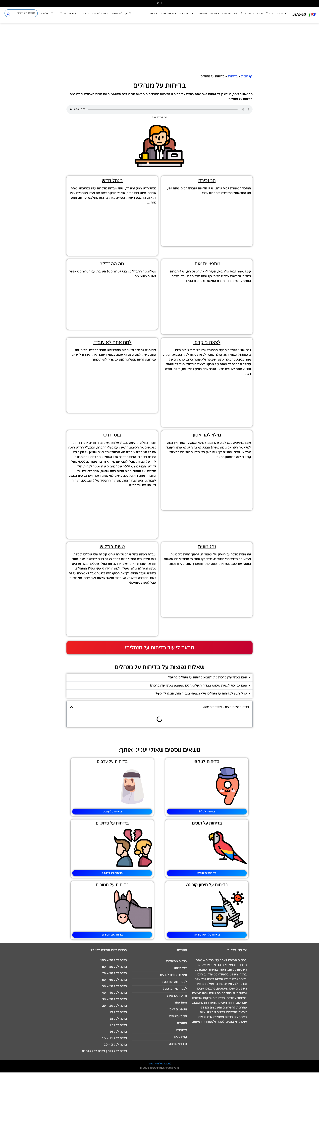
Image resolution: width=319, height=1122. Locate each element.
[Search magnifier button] (8, 14)
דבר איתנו (180, 968)
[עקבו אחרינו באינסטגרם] (158, 3)
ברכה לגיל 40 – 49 (114, 993)
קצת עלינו (48, 13)
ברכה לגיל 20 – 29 (114, 1005)
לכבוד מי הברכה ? (175, 989)
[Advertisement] (302, 275)
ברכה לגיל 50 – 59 (114, 986)
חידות (142, 13)
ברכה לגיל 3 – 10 (115, 1044)
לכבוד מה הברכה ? (174, 982)
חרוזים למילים (100, 13)
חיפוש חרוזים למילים (173, 975)
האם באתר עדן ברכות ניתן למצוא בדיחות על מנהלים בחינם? (207, 677)
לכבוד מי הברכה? (276, 13)
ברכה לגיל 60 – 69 (114, 980)
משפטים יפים (230, 13)
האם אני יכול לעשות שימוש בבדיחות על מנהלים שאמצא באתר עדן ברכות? (198, 685)
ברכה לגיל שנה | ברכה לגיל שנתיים (104, 1051)
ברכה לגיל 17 (118, 1025)
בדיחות (152, 13)
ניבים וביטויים (186, 13)
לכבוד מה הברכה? (252, 13)
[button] (159, 678)
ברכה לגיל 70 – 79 (114, 973)
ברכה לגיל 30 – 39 (114, 999)
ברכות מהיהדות (176, 961)
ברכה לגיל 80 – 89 (114, 967)
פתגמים (202, 13)
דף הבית (247, 76)
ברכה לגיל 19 (118, 1012)
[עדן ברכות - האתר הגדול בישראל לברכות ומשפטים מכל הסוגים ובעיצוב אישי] (304, 15)
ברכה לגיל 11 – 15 (114, 1038)
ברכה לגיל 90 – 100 (113, 960)
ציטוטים (214, 13)
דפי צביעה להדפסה (124, 13)
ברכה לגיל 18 (118, 1018)
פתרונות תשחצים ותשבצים (73, 13)
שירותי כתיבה (168, 13)
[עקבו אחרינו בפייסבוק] (161, 3)
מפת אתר (180, 1002)
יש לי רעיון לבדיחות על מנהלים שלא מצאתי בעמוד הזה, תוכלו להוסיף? (201, 693)
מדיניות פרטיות (177, 995)
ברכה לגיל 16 (118, 1031)
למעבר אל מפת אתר (159, 1063)
